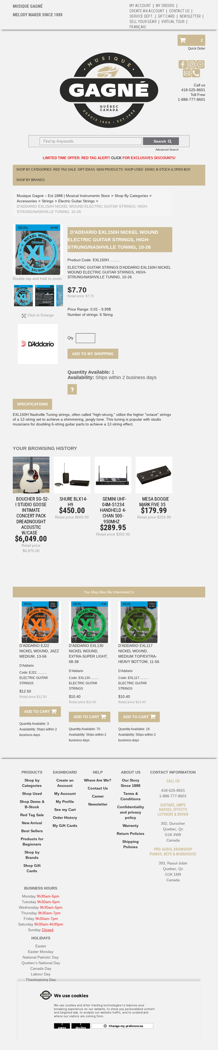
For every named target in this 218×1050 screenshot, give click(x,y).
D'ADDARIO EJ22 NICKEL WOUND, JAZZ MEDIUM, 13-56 (39, 650)
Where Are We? (97, 780)
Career (98, 796)
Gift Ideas (86, 169)
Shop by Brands (30, 180)
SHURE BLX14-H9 (73, 501)
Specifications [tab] (32, 404)
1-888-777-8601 (191, 99)
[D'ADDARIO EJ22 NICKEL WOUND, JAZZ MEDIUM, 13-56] (40, 622)
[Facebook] (182, 64)
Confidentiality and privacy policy (130, 812)
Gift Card (166, 16)
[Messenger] (200, 64)
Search (160, 141)
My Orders (165, 5)
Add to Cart (37, 711)
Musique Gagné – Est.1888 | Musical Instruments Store (63, 196)
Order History (65, 817)
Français (137, 27)
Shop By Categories (34, 169)
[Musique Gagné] (109, 90)
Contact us (179, 11)
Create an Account (146, 11)
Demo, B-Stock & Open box (167, 169)
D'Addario (26, 665)
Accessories (27, 201)
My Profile (65, 801)
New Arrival (32, 823)
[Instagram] (191, 64)
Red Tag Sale (64, 169)
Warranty (131, 825)
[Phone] (195, 73)
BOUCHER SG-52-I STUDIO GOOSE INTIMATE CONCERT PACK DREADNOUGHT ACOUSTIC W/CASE (32, 516)
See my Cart (65, 809)
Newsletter (190, 16)
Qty (70, 338)
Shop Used (133, 169)
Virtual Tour (173, 21)
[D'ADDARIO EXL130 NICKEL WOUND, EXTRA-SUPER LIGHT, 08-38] (89, 622)
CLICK (116, 158)
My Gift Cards (65, 825)
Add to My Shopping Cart (93, 355)
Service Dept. (141, 16)
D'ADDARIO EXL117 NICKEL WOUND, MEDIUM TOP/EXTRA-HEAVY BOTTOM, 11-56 (138, 653)
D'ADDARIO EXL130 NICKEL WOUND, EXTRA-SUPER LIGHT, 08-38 (88, 653)
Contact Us (98, 788)
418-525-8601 (193, 90)
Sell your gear (143, 21)
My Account (140, 5)
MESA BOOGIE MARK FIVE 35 (154, 501)
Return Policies (130, 833)
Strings (47, 201)
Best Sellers (32, 831)
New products (110, 169)
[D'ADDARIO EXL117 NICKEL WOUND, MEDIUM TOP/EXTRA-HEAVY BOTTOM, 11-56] (139, 622)
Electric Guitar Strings (76, 201)
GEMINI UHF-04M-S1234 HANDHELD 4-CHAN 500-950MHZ (113, 510)
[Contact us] (187, 73)
